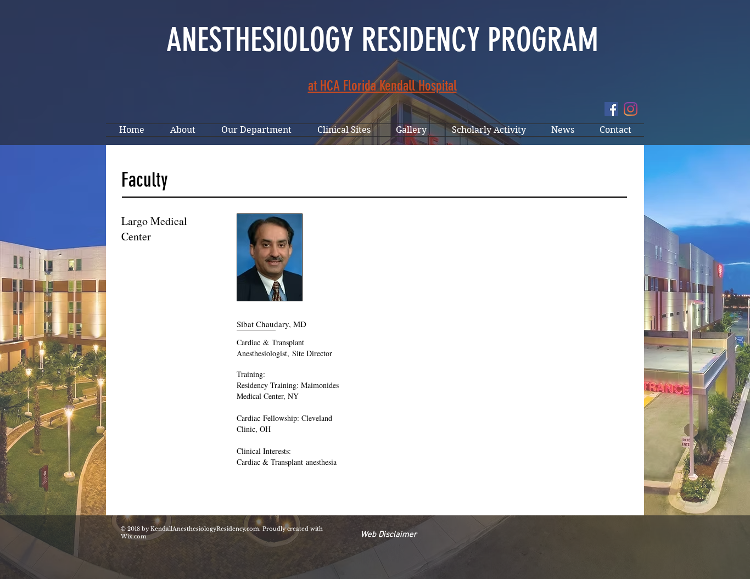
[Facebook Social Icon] (611, 109)
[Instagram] (630, 109)
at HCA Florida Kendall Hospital (382, 85)
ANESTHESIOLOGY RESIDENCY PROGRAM (382, 39)
